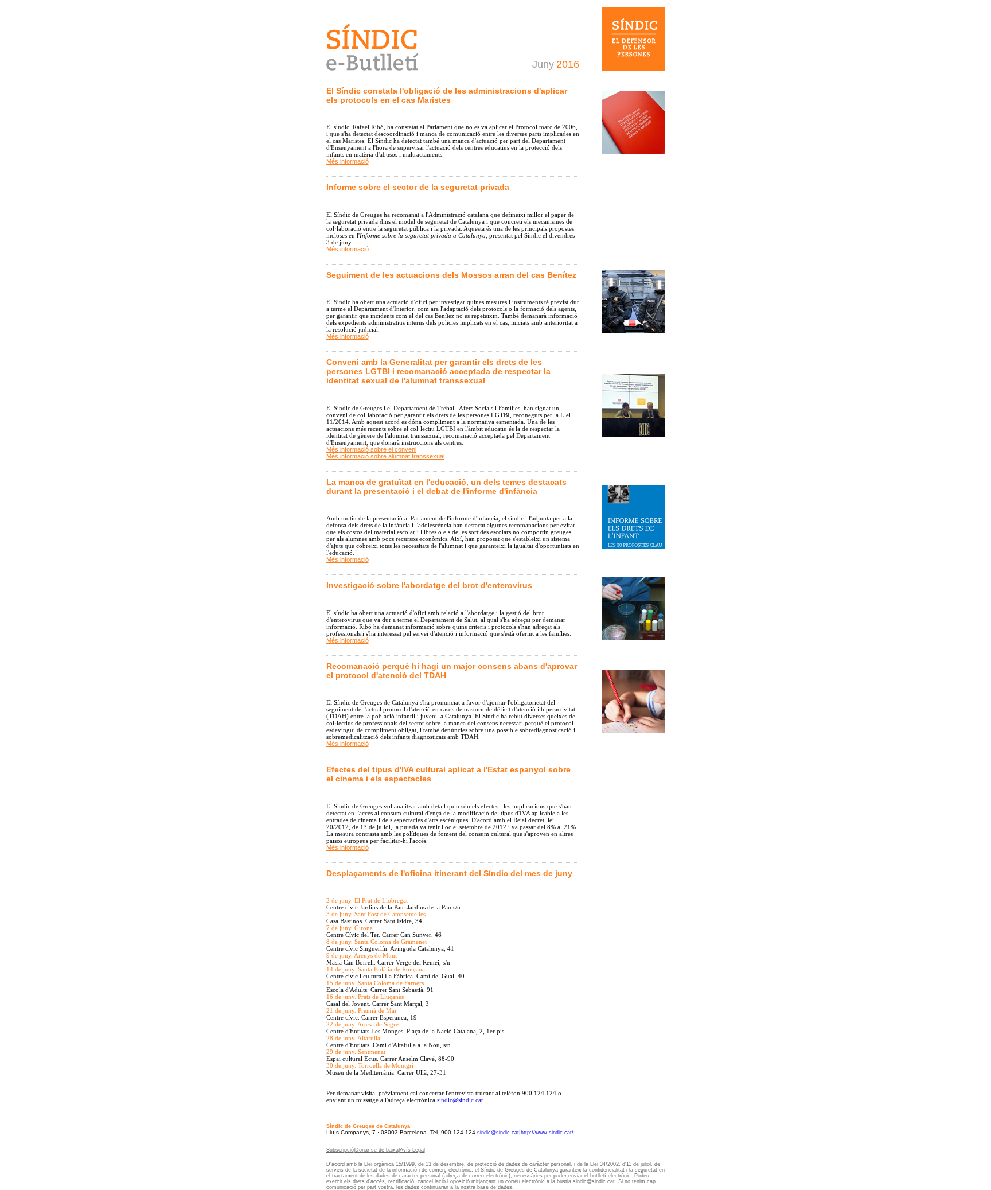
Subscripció (340, 1150)
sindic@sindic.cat (498, 1132)
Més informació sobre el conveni (371, 449)
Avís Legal (412, 1150)
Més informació (347, 161)
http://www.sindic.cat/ (547, 1132)
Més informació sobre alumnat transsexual (385, 456)
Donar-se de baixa (377, 1150)
